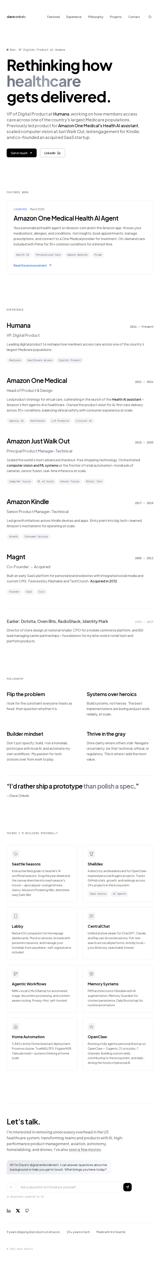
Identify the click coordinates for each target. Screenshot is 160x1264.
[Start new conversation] (11, 1187)
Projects (116, 17)
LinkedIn (50, 153)
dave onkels (16, 16)
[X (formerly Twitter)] (18, 1211)
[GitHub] (27, 1211)
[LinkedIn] (9, 1211)
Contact (134, 17)
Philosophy (95, 17)
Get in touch (19, 153)
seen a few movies (85, 1149)
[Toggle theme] (150, 16)
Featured (53, 17)
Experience (73, 17)
